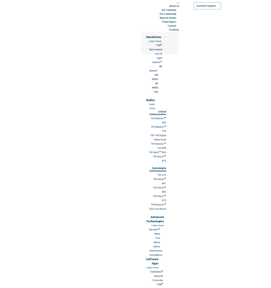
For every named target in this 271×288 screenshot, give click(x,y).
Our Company (168, 9)
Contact (172, 25)
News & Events (168, 17)
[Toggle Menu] (178, 2)
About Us (174, 6)
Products (174, 29)
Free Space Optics (156, 242)
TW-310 (162, 174)
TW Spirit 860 (157, 152)
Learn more (158, 225)
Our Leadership (167, 13)
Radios (150, 100)
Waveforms (153, 37)
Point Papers (169, 21)
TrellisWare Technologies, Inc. (66, 6)
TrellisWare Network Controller (156, 276)
